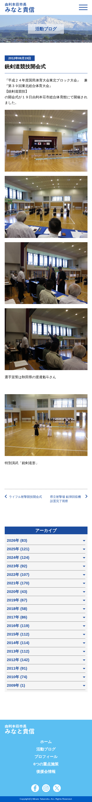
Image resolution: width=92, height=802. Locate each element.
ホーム (46, 742)
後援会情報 (46, 771)
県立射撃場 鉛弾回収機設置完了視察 (65, 499)
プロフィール (46, 756)
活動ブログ (46, 749)
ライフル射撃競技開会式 (25, 496)
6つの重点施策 (46, 764)
